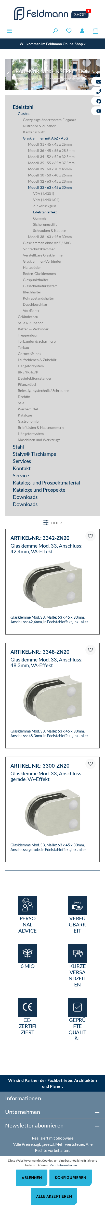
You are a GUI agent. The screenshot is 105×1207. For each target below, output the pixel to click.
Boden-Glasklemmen (39, 273)
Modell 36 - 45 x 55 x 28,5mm (51, 150)
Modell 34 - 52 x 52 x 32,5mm (51, 156)
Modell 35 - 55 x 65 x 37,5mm (51, 163)
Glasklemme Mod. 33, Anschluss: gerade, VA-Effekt (46, 776)
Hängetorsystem (31, 366)
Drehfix (24, 396)
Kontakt (22, 468)
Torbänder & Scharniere (37, 341)
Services (22, 461)
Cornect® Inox (29, 353)
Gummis (39, 218)
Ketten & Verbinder (33, 329)
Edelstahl (23, 107)
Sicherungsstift (45, 224)
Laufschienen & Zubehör (37, 360)
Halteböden (32, 267)
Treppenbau (27, 335)
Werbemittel (28, 409)
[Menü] (9, 30)
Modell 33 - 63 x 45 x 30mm (50, 187)
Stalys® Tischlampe (34, 454)
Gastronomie (28, 421)
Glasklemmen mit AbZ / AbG (45, 138)
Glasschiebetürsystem (40, 286)
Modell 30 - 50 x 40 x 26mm (50, 175)
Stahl (18, 446)
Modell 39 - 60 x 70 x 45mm (50, 169)
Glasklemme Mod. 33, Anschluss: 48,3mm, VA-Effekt (46, 662)
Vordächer (31, 310)
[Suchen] (55, 30)
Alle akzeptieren (54, 1196)
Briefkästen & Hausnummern (41, 427)
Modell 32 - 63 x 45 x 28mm (50, 181)
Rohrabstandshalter (38, 298)
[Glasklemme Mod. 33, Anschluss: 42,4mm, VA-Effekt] (52, 584)
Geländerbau (28, 316)
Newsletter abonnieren (34, 1125)
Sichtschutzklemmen (39, 249)
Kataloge (25, 415)
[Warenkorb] (95, 30)
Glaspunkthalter (35, 280)
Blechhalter (32, 292)
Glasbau (24, 113)
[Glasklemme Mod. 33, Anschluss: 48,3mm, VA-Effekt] (52, 698)
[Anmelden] (82, 30)
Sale (21, 403)
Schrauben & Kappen (49, 230)
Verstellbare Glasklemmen (43, 255)
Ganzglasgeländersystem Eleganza (49, 119)
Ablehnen (32, 1177)
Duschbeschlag (35, 304)
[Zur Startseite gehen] (52, 13)
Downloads (25, 497)
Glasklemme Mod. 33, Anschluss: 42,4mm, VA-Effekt (46, 548)
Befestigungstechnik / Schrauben (43, 390)
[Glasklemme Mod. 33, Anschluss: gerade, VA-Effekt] (52, 812)
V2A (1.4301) (43, 193)
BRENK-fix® (28, 372)
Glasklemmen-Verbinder (42, 261)
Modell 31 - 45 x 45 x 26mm (50, 144)
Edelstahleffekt (45, 212)
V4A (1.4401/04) (46, 199)
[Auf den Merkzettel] (90, 536)
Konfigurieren (70, 1177)
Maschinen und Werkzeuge (39, 440)
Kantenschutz (34, 132)
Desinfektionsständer (35, 378)
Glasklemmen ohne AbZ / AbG (47, 243)
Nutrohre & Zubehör (39, 126)
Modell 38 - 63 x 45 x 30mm (50, 236)
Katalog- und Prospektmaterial (46, 482)
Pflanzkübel (27, 384)
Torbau (23, 347)
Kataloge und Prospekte (39, 490)
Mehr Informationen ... (64, 1165)
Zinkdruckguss (44, 206)
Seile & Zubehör (30, 323)
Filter (56, 523)
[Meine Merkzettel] (68, 30)
